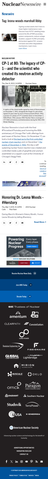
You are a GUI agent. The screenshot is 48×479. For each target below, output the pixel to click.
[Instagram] (21, 461)
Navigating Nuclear (24, 451)
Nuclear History (8, 58)
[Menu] (44, 4)
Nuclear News (31, 83)
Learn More (23, 48)
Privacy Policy (13, 475)
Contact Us (24, 454)
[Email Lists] (41, 461)
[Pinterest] (31, 461)
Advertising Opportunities (24, 448)
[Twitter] (11, 461)
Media (37, 475)
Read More (39, 222)
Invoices (31, 475)
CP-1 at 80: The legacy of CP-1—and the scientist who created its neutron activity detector (23, 70)
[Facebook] (6, 461)
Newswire (8, 14)
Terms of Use (23, 475)
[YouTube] (26, 461)
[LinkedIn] (16, 461)
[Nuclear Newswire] (36, 461)
